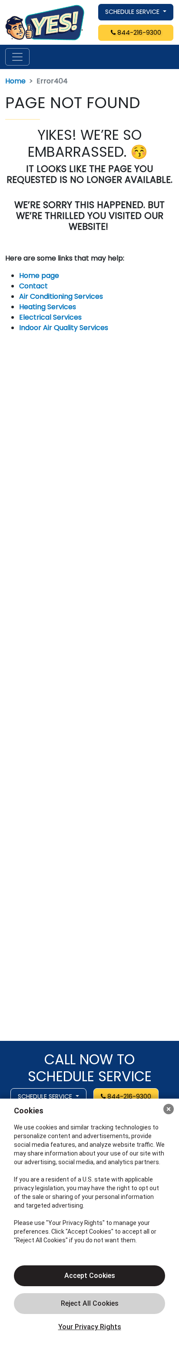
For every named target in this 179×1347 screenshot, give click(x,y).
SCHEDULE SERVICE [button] (133, 11)
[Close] (168, 1109)
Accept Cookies (89, 1275)
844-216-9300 (138, 32)
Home (15, 81)
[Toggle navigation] (17, 57)
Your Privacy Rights (89, 1327)
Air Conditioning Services (61, 296)
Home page (40, 276)
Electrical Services (50, 317)
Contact (33, 286)
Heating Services (47, 307)
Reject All (89, 1303)
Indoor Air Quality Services (63, 328)
